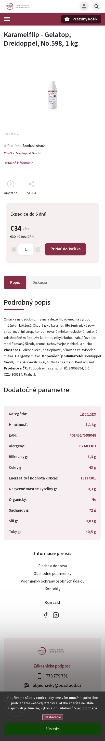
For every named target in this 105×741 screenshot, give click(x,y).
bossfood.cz (55, 615)
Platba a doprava (52, 566)
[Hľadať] (96, 6)
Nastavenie (52, 717)
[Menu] (7, 19)
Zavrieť (84, 202)
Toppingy (88, 414)
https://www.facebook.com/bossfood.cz (45, 615)
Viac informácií (85, 708)
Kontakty (52, 589)
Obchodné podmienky (52, 573)
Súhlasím (53, 729)
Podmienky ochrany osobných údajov (52, 581)
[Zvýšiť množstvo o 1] (37, 249)
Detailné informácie (18, 163)
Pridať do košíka (65, 249)
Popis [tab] (15, 282)
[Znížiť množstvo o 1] (13, 249)
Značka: (22, 153)
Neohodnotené (34, 145)
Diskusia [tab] (40, 282)
